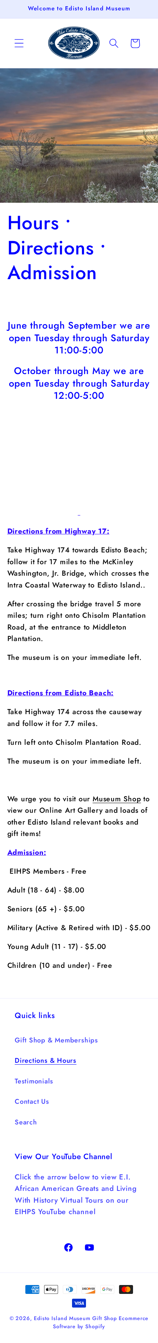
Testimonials (34, 1081)
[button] (18, 43)
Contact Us (32, 1101)
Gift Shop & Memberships (56, 1040)
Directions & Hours (45, 1060)
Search (26, 1122)
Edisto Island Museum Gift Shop (75, 1318)
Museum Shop (117, 799)
